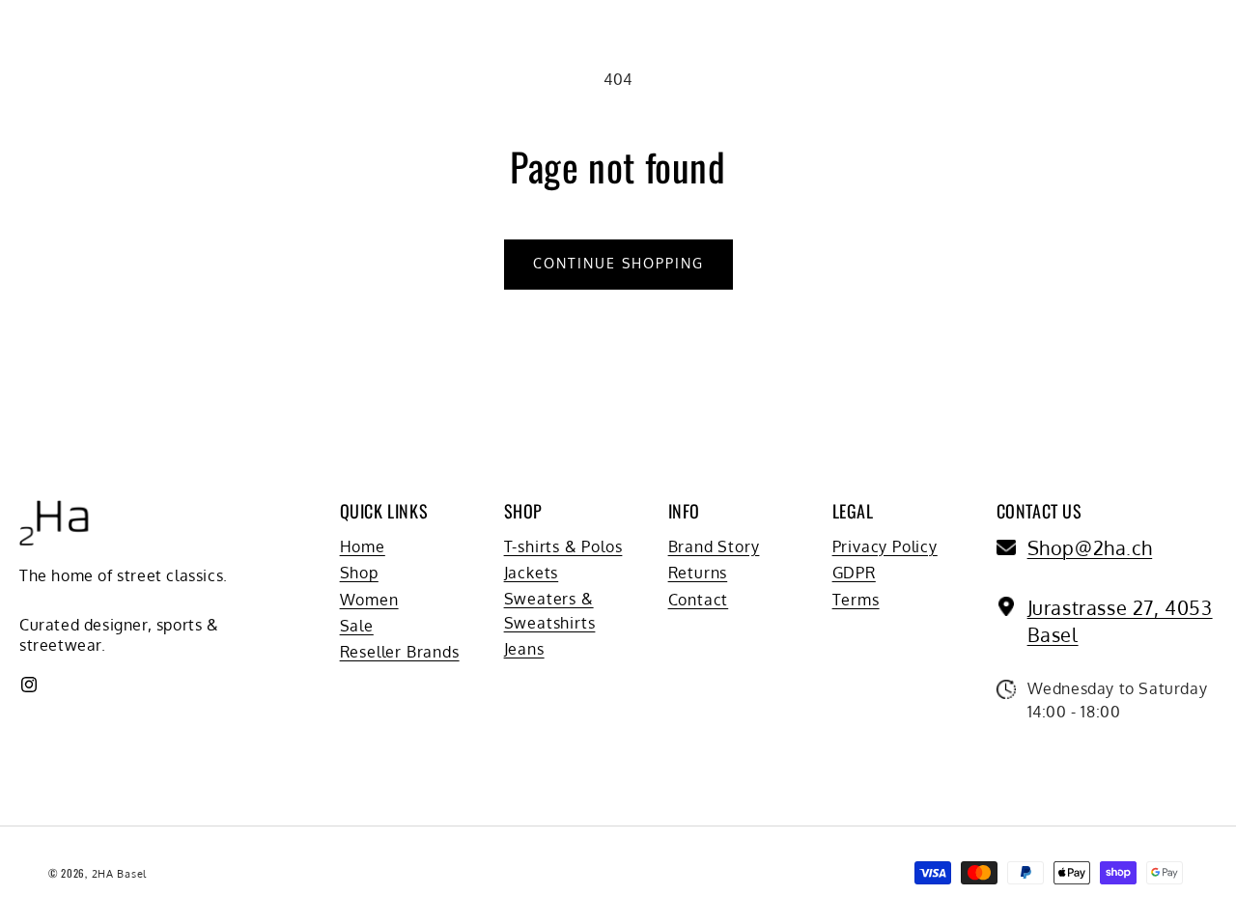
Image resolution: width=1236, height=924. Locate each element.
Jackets (531, 572)
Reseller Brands (400, 651)
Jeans (524, 648)
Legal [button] (853, 511)
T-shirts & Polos (563, 546)
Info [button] (684, 511)
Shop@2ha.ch (1090, 547)
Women (369, 599)
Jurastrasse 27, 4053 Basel (1120, 621)
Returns (698, 572)
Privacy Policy (885, 546)
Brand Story (714, 546)
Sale (357, 625)
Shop (359, 572)
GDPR (854, 572)
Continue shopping (618, 263)
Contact (698, 599)
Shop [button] (523, 511)
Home (362, 546)
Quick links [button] (384, 511)
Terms (856, 599)
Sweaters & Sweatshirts (550, 610)
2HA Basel (119, 874)
